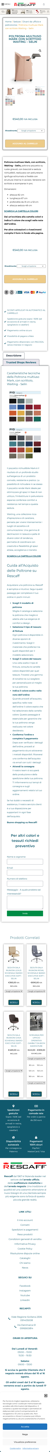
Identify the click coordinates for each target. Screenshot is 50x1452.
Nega (25, 1434)
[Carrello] (43, 4)
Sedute (17, 21)
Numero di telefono (17, 878)
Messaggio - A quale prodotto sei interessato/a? (24, 891)
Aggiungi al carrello (25, 143)
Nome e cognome (16, 856)
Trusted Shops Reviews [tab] (21, 362)
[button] (45, 1395)
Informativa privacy (30, 1448)
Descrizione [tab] (13, 355)
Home (8, 21)
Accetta (25, 1426)
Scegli (14, 1002)
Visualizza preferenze (25, 1442)
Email (10, 867)
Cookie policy (15, 1448)
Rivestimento (11, 131)
